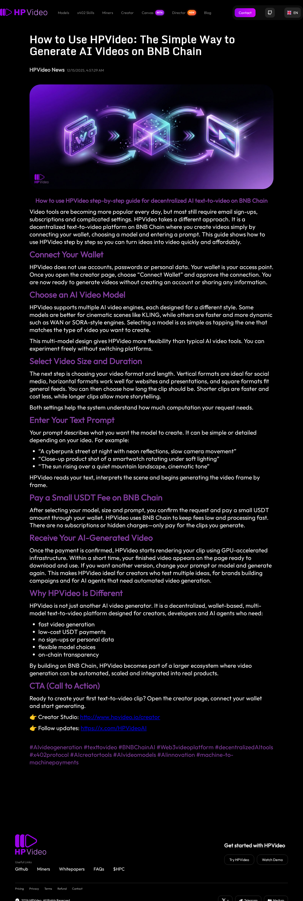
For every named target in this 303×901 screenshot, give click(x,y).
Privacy (34, 888)
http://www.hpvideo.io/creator (120, 717)
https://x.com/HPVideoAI (114, 728)
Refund (62, 888)
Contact (245, 12)
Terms (48, 888)
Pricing (19, 888)
